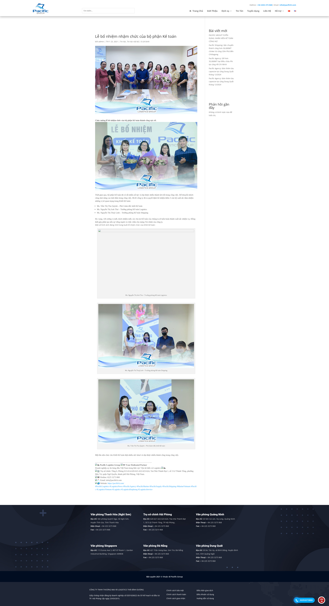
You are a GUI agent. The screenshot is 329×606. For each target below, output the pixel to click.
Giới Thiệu (212, 11)
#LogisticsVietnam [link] (104, 489)
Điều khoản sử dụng (205, 594)
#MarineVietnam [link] (183, 486)
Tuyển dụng (253, 11)
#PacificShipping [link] (169, 486)
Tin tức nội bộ (133, 41)
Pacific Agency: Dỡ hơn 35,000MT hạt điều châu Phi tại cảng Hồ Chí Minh (221, 61)
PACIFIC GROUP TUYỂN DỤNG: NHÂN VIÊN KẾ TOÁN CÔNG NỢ (221, 38)
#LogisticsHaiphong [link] (129, 489)
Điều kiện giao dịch (205, 590)
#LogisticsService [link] (145, 489)
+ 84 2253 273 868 (264, 5)
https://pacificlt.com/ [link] (116, 483)
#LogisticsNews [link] (116, 486)
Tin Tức (239, 11)
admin (101, 41)
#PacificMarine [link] (143, 486)
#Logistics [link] (116, 489)
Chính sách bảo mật (175, 590)
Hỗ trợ (278, 11)
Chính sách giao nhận (175, 598)
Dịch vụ (225, 11)
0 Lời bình (145, 41)
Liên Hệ (267, 11)
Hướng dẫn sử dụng (205, 598)
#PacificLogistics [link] (102, 486)
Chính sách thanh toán (176, 594)
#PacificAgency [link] (129, 486)
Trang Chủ (198, 11)
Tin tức (123, 41)
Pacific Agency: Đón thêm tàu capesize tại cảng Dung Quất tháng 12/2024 (221, 71)
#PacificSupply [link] (155, 486)
